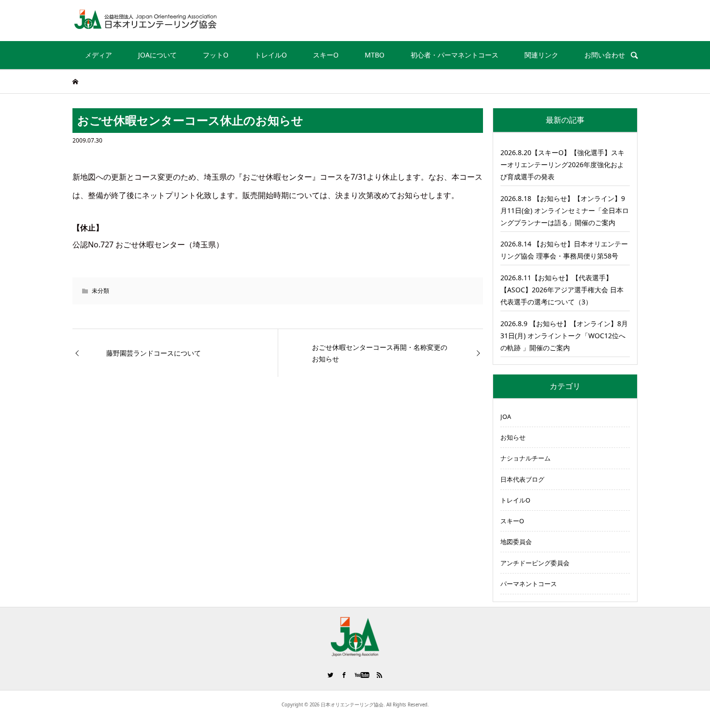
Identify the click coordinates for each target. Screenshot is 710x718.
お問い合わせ (604, 54)
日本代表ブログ (522, 479)
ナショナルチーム (525, 458)
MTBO (374, 54)
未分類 (100, 291)
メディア (98, 54)
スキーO (326, 54)
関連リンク (541, 54)
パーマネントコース (528, 583)
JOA (505, 416)
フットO (215, 54)
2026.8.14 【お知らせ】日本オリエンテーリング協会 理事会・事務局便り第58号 (564, 249)
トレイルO (271, 54)
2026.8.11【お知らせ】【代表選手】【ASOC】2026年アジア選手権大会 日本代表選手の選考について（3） (562, 289)
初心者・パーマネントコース (454, 54)
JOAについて (157, 54)
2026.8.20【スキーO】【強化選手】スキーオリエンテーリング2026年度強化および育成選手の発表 (562, 164)
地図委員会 (516, 541)
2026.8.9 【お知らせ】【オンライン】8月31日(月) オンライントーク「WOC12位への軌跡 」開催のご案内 (564, 335)
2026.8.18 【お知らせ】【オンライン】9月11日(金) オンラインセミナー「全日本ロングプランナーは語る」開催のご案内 (564, 210)
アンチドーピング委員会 (534, 563)
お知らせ (512, 437)
